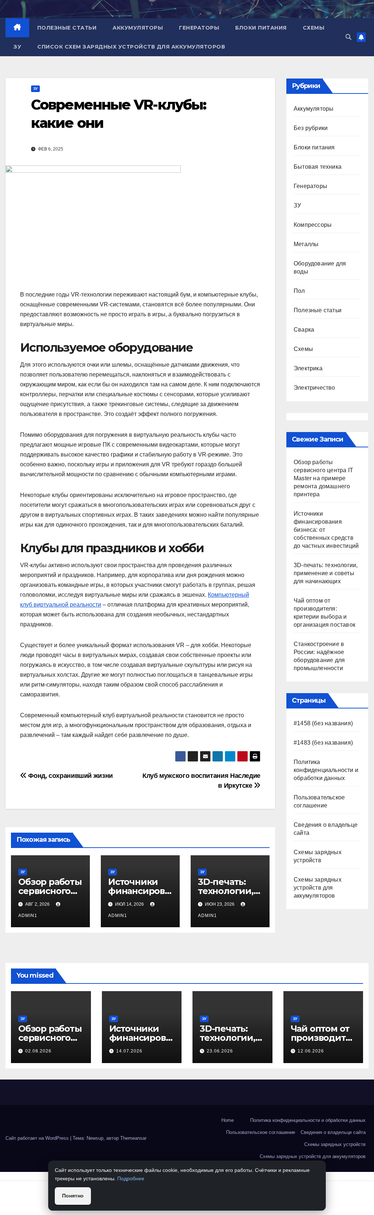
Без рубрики (311, 128)
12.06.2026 (311, 1051)
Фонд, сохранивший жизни (70, 775)
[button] (348, 37)
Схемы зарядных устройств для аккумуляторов (317, 887)
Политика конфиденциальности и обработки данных (326, 770)
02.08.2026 (38, 1051)
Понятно (73, 1196)
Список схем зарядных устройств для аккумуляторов (131, 46)
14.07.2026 (129, 1051)
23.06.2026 (220, 1051)
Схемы (314, 27)
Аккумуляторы (137, 27)
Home (227, 1120)
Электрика (308, 368)
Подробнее (130, 1178)
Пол (299, 291)
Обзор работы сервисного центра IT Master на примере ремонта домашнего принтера (323, 478)
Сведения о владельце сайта (333, 1132)
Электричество (314, 388)
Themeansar (133, 1138)
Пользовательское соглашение (260, 1132)
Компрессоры (313, 225)
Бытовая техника (317, 167)
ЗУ (17, 46)
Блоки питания (261, 27)
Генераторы (199, 27)
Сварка (304, 329)
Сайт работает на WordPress (37, 1138)
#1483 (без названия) (323, 743)
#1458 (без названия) (323, 723)
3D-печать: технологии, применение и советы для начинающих (326, 573)
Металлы (306, 244)
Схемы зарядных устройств (335, 1144)
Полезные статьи (67, 27)
